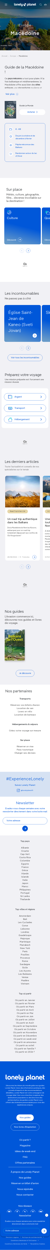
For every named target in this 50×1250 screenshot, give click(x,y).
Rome (25, 961)
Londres (25, 932)
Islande (25, 877)
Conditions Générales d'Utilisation (24, 1240)
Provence (25, 958)
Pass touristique (25, 750)
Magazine (25, 1145)
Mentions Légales (12, 1237)
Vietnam (25, 984)
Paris (25, 952)
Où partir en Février (25, 1004)
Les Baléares (25, 974)
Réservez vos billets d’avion (25, 705)
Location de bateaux (25, 715)
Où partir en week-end (25, 1039)
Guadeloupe (25, 935)
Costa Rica (25, 858)
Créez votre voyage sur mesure (25, 731)
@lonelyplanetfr (27, 790)
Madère (25, 981)
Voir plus (10, 94)
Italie (25, 880)
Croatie (25, 851)
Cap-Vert (25, 854)
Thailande (25, 899)
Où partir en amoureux (25, 1042)
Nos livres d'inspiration (25, 1127)
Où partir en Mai (25, 1013)
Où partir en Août (25, 1023)
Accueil (4, 56)
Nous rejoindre (25, 1189)
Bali (25, 919)
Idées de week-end (25, 1151)
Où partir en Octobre (25, 1029)
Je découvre (25, 673)
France (25, 867)
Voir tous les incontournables (25, 358)
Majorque (25, 939)
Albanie (25, 848)
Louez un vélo (25, 712)
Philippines (25, 890)
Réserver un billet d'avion (25, 1183)
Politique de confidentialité (32, 1237)
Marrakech (25, 945)
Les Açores (25, 971)
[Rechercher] (40, 4)
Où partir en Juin (25, 1016)
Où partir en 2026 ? (25, 1052)
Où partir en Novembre (25, 1033)
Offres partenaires (25, 1163)
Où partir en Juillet (25, 1020)
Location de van (25, 708)
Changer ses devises (25, 753)
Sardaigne (25, 964)
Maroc (25, 887)
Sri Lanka (25, 896)
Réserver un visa (25, 747)
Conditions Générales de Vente (16, 1244)
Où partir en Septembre (25, 1026)
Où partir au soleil (25, 1046)
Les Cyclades (25, 922)
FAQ (25, 1157)
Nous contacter (25, 1195)
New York (25, 948)
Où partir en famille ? (25, 1049)
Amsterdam (25, 916)
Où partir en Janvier (25, 1000)
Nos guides (25, 1118)
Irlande (25, 874)
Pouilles (25, 955)
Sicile (25, 968)
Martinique (25, 942)
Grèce (25, 870)
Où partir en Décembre (25, 1036)
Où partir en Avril (25, 1010)
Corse (25, 926)
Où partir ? (25, 1140)
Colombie (25, 861)
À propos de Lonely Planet (25, 1172)
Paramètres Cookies (37, 1244)
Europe (25, 25)
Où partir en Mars (25, 1007)
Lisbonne (25, 929)
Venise (25, 977)
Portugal (25, 893)
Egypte (25, 864)
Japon (25, 883)
